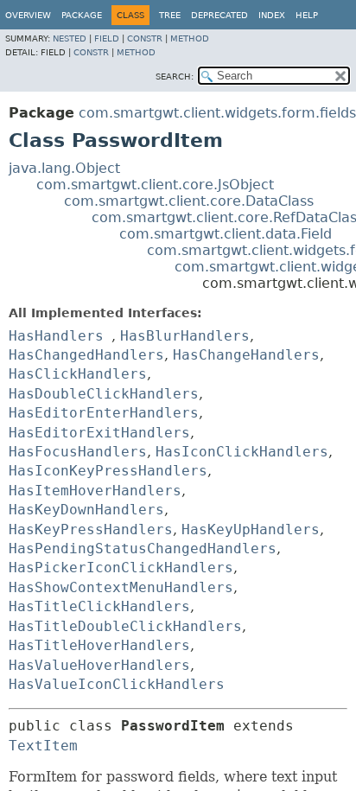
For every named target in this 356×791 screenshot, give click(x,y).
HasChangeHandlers (246, 355)
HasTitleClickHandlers (99, 606)
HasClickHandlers (78, 374)
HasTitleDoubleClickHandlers (125, 626)
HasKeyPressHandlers (91, 529)
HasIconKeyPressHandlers (108, 470)
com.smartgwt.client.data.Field (225, 234)
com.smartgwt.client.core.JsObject (155, 184)
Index (271, 15)
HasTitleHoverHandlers (99, 645)
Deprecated (219, 15)
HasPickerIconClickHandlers (121, 567)
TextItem (43, 745)
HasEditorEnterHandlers (104, 413)
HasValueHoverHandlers (99, 665)
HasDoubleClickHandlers (104, 394)
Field (106, 38)
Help (307, 15)
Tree (170, 15)
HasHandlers (56, 336)
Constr (144, 38)
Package (81, 15)
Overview (28, 15)
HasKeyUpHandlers (250, 529)
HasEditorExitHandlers (99, 432)
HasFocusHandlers (78, 451)
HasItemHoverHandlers (95, 490)
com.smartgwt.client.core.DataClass (189, 201)
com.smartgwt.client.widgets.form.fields (217, 113)
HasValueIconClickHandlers (117, 684)
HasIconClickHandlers (242, 451)
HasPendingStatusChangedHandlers (143, 548)
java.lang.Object (64, 168)
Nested (69, 38)
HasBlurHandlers (185, 336)
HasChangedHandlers (86, 355)
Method (189, 38)
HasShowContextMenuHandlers (121, 587)
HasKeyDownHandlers (86, 509)
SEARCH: (175, 76)
